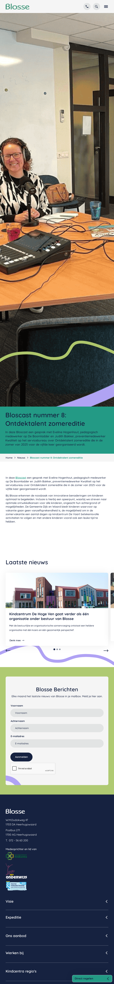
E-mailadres (17, 736)
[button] (105, 6)
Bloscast (20, 477)
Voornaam (17, 705)
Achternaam (18, 721)
